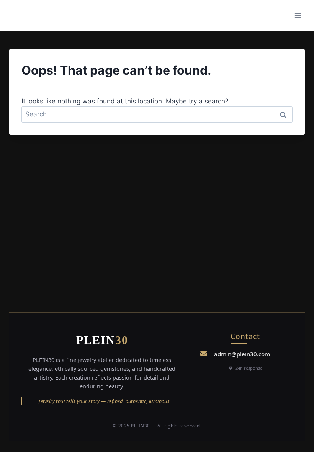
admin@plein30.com (242, 354)
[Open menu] (298, 15)
